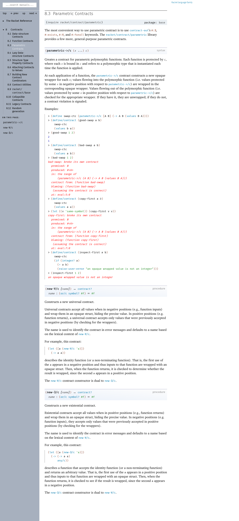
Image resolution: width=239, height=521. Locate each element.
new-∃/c (110, 380)
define (57, 116)
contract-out (139, 30)
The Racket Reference (19, 21)
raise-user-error (71, 268)
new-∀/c (53, 288)
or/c (64, 293)
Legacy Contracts (21, 104)
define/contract (64, 120)
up (23, 13)
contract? (85, 288)
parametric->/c (59, 50)
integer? (68, 260)
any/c (61, 460)
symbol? (73, 293)
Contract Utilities (21, 85)
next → (33, 13)
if (57, 260)
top (4, 13)
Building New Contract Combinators (19, 77)
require (53, 22)
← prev (14, 13)
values (131, 116)
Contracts (16, 29)
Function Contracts (22, 41)
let (55, 211)
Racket (174, 2)
